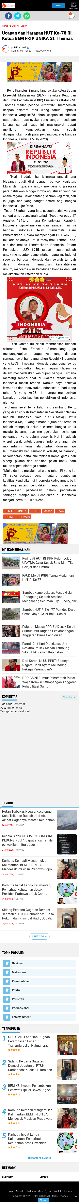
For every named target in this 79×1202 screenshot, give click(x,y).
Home (5, 26)
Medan (48, 511)
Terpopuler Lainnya (39, 1158)
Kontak (57, 1191)
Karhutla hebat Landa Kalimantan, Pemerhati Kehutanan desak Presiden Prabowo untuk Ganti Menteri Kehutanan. (26, 889)
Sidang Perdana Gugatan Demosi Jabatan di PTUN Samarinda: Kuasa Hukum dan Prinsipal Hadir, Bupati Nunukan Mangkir (28, 914)
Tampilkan (68, 697)
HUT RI (35, 511)
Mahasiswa (19, 972)
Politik (16, 990)
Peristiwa (18, 999)
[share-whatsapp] (26, 15)
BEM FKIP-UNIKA (18, 26)
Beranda (7, 1176)
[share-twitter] (17, 15)
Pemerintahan (21, 981)
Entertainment (21, 1017)
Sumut (44, 1176)
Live (58, 5)
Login (10, 1191)
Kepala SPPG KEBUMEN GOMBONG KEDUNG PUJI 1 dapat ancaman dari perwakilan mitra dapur (28, 840)
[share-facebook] (8, 15)
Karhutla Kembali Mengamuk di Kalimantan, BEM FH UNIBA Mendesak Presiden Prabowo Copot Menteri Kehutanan (27, 865)
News (60, 511)
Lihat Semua (39, 936)
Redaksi (68, 1191)
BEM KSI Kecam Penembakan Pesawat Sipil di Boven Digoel (29, 1088)
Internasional (20, 1008)
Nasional (17, 963)
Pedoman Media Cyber (39, 1191)
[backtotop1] (76, 1196)
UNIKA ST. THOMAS (17, 517)
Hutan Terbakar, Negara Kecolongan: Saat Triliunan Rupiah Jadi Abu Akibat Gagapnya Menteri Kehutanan (28, 816)
